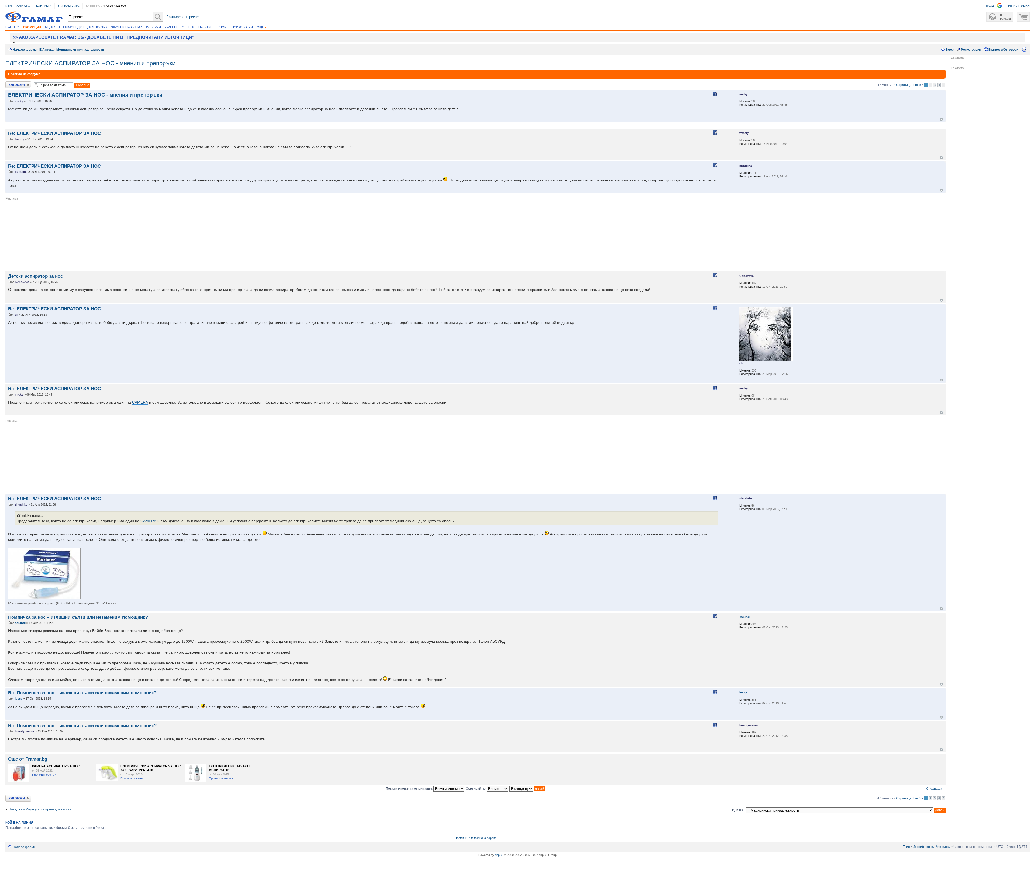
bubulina (21, 171)
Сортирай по (476, 788)
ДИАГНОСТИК (97, 27)
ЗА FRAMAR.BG (69, 5)
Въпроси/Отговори (1003, 49)
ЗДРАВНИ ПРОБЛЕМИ (126, 27)
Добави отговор (17, 83)
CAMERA (140, 402)
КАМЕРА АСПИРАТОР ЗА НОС (56, 766)
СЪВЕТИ (188, 27)
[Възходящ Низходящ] (527, 788)
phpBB (499, 855)
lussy (18, 698)
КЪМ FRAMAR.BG (17, 5)
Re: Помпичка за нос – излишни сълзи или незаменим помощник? (82, 692)
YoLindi (20, 622)
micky (19, 101)
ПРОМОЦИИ (32, 27)
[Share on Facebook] (715, 94)
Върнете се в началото (941, 119)
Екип (906, 847)
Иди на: (738, 810)
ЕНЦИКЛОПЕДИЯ (71, 27)
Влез (950, 49)
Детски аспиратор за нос (35, 276)
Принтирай (1024, 49)
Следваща (934, 788)
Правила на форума (24, 74)
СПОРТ (223, 27)
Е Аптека (46, 49)
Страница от (908, 85)
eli (16, 314)
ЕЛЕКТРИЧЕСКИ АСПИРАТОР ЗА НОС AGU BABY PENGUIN (150, 768)
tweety (19, 139)
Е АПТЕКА (12, 27)
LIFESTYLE (206, 27)
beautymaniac (25, 731)
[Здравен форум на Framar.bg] (34, 16)
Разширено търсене (182, 17)
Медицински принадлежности (80, 49)
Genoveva (22, 282)
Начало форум (25, 49)
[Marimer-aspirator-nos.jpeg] (44, 573)
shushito (21, 504)
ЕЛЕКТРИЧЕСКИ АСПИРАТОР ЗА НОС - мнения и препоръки (90, 63)
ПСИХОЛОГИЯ (242, 27)
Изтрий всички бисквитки (932, 847)
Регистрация (971, 49)
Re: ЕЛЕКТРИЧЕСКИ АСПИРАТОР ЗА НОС (54, 133)
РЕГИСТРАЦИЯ (1019, 5)
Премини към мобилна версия (475, 838)
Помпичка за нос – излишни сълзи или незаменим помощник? (78, 617)
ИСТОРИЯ (153, 27)
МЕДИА (50, 27)
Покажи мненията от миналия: (409, 788)
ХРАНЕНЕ (171, 27)
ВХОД (990, 5)
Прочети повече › (44, 774)
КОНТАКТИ (44, 5)
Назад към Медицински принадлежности (40, 809)
